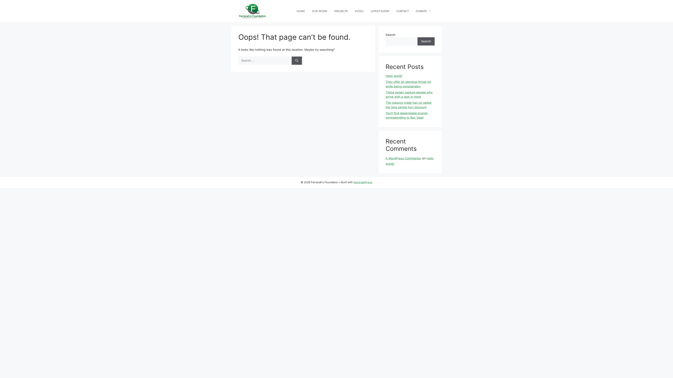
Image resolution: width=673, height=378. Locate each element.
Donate (421, 11)
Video (359, 11)
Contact (402, 11)
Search (390, 35)
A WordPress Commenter (403, 158)
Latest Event (380, 11)
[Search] (297, 61)
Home (301, 11)
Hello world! (394, 76)
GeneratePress (363, 182)
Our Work (319, 11)
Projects (341, 11)
